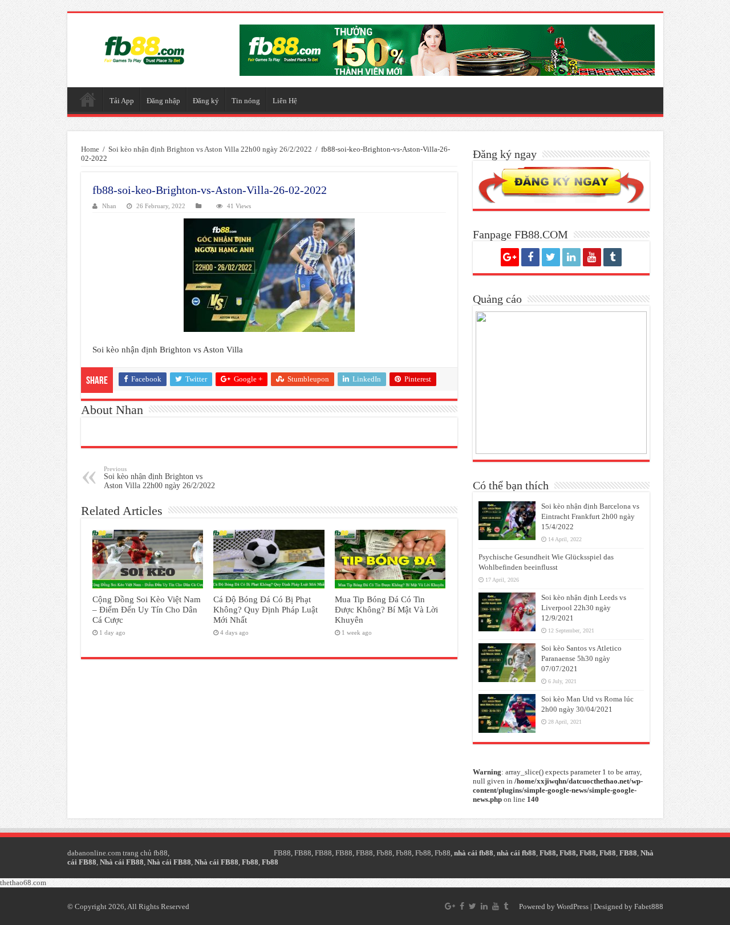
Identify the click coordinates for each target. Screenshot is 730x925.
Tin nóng (246, 100)
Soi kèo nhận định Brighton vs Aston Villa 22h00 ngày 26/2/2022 (210, 149)
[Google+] (510, 257)
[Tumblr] (612, 257)
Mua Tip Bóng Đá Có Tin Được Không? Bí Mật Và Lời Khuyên (386, 609)
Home (90, 149)
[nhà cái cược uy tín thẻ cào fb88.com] (447, 50)
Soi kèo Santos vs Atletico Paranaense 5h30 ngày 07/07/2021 (581, 658)
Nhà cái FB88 (122, 862)
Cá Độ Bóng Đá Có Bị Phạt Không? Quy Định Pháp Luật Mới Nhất (265, 609)
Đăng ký (206, 100)
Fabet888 (648, 906)
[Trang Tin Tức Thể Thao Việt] (144, 50)
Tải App (122, 100)
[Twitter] (551, 257)
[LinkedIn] (571, 257)
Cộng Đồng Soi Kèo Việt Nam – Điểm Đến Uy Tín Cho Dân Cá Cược (146, 609)
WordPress (573, 906)
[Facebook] (530, 257)
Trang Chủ (88, 99)
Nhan (109, 205)
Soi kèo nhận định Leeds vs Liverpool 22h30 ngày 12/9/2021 (583, 607)
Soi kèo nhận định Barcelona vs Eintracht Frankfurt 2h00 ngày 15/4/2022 (590, 516)
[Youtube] (592, 257)
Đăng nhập (163, 100)
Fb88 (384, 853)
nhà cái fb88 (473, 853)
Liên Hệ (285, 100)
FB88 (282, 853)
